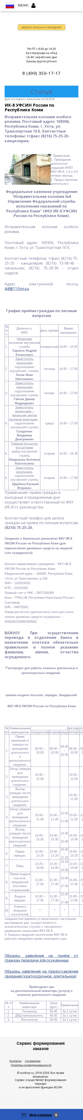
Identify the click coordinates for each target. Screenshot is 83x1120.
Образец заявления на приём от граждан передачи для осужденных (41, 958)
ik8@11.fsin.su (17, 288)
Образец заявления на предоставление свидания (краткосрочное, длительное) (41, 974)
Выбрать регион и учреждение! (42, 27)
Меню (23, 5)
